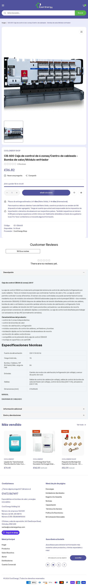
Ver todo (80, 425)
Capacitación (51, 505)
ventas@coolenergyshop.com (13, 527)
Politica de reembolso (54, 513)
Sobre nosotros (8, 553)
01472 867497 (10, 493)
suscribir (78, 558)
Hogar (4, 23)
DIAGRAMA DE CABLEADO (12, 399)
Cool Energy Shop (12, 151)
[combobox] (44, 13)
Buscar (80, 13)
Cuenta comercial (9, 565)
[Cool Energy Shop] (44, 5)
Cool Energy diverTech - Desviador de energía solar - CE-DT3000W (44, 463)
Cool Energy (9, 459)
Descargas (50, 489)
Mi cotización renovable (55, 517)
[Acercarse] (81, 31)
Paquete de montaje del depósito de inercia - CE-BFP (71, 463)
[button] (74, 193)
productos (6, 549)
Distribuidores (7, 561)
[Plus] (17, 192)
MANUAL (5, 394)
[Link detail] (48, 565)
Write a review (23, 251)
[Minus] (7, 192)
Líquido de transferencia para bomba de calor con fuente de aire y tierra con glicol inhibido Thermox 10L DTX (14, 463)
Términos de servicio (54, 509)
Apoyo (4, 557)
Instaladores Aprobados (55, 493)
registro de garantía (54, 497)
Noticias (49, 501)
